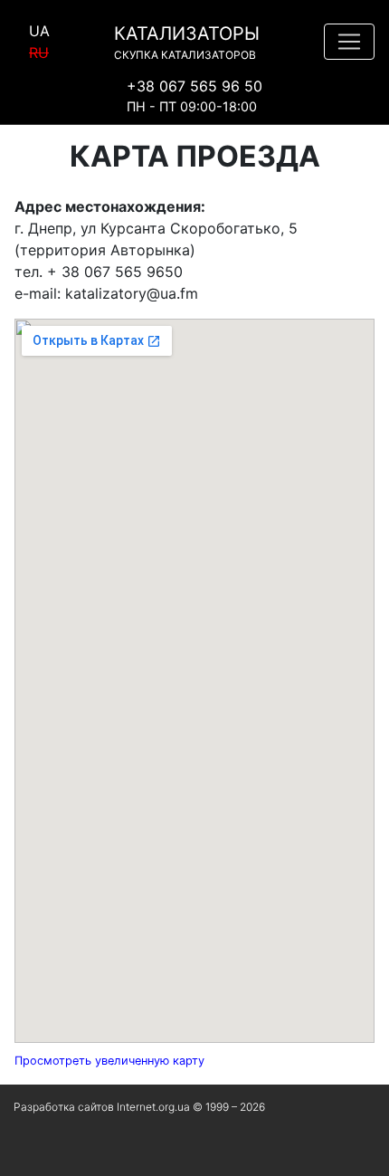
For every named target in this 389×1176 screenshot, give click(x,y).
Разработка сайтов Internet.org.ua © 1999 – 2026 (139, 1107)
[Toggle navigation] (349, 42)
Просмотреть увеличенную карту (109, 1060)
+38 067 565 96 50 (194, 86)
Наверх (36, 1153)
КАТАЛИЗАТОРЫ (187, 42)
